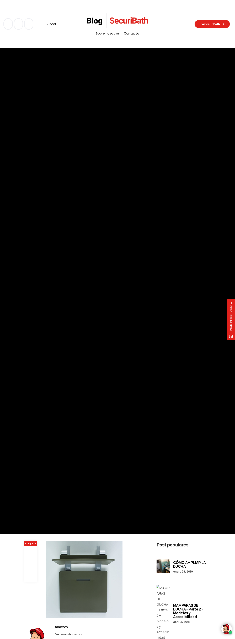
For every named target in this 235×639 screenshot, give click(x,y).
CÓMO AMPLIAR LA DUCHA (189, 564)
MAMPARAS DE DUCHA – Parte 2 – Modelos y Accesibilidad (188, 611)
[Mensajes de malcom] (27, 301)
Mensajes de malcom (68, 634)
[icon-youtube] (19, 24)
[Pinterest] (30, 568)
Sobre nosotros (108, 33)
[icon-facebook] (8, 24)
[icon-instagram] (28, 24)
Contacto (131, 33)
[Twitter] (30, 559)
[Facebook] (30, 550)
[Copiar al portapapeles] (30, 577)
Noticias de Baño (34, 277)
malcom (41, 301)
